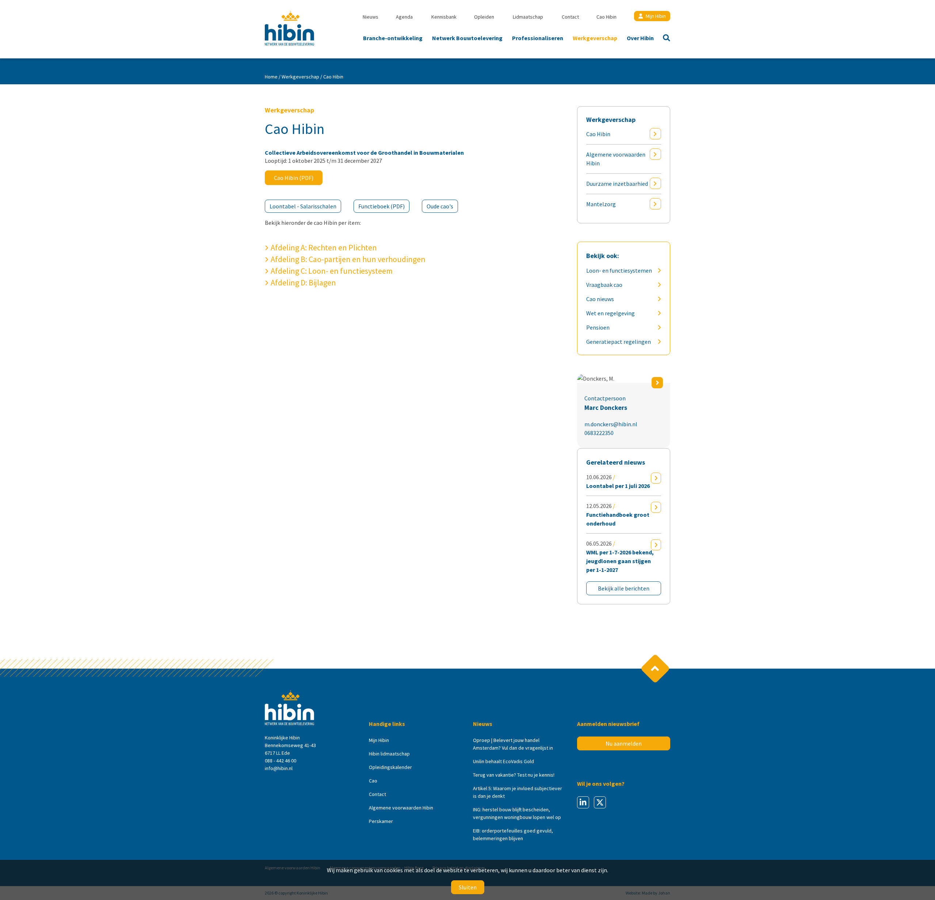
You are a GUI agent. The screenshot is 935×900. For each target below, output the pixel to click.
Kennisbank (444, 17)
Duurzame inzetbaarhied (617, 183)
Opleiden (484, 17)
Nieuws (370, 17)
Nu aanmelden (624, 743)
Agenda (404, 17)
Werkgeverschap (595, 38)
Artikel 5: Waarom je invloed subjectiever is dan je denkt (517, 792)
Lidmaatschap (528, 17)
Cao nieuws (600, 299)
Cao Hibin (606, 17)
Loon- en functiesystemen (619, 270)
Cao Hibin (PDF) (293, 177)
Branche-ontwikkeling (393, 38)
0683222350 (599, 432)
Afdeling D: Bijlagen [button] (303, 282)
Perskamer (381, 821)
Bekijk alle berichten (623, 588)
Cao (373, 780)
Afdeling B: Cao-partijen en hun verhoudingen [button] (348, 259)
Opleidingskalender (390, 767)
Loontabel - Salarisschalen (303, 206)
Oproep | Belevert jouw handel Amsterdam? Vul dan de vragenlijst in (513, 744)
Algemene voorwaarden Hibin (615, 159)
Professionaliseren (537, 38)
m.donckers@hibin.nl (610, 424)
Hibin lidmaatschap (389, 753)
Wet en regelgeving (610, 313)
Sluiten (468, 887)
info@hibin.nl (279, 768)
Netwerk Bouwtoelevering (467, 38)
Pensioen (598, 327)
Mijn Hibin (656, 16)
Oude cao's (440, 206)
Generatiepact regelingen (618, 341)
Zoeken (664, 38)
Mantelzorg (601, 204)
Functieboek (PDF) (381, 206)
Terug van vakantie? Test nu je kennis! (513, 775)
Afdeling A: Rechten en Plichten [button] (324, 247)
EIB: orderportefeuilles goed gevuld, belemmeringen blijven (513, 834)
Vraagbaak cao (604, 284)
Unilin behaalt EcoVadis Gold (503, 761)
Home (271, 76)
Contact (570, 17)
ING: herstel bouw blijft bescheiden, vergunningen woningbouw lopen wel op (517, 813)
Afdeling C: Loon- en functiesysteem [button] (332, 271)
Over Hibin (640, 38)
